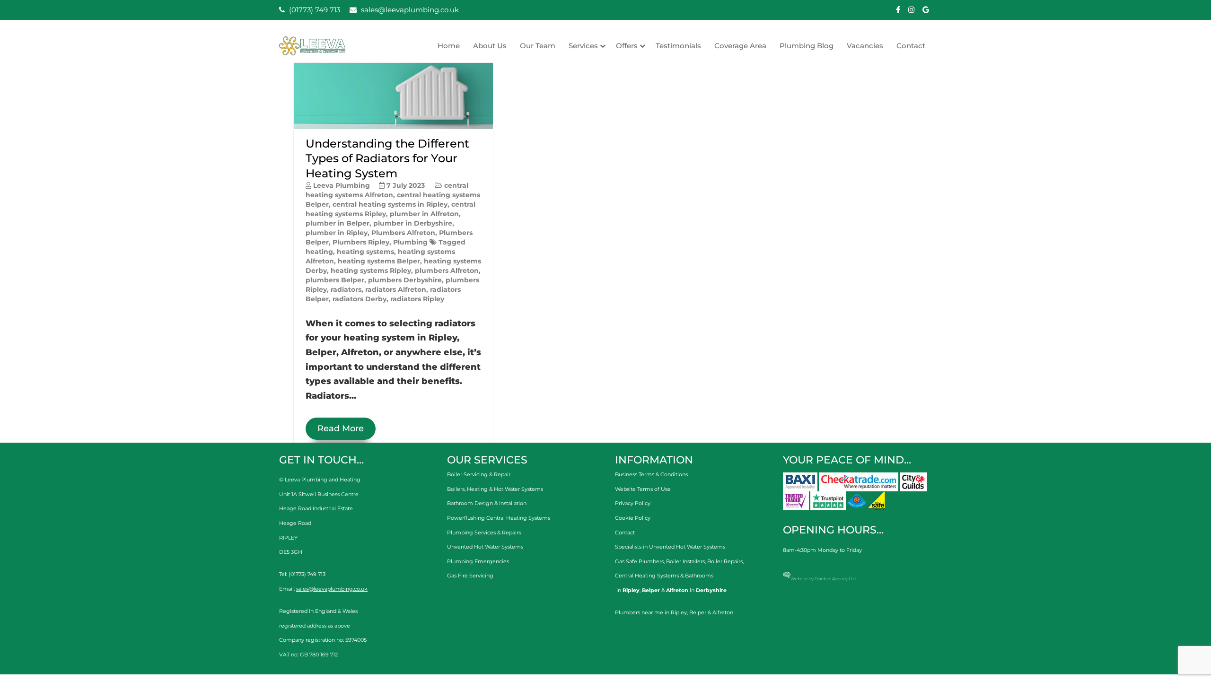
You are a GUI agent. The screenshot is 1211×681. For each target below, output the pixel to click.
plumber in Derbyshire (412, 223)
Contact (910, 45)
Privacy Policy (632, 503)
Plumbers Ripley (361, 242)
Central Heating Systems (647, 575)
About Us (490, 45)
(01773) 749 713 (313, 9)
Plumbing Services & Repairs (484, 532)
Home (449, 45)
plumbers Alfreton (447, 270)
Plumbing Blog (807, 45)
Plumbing (410, 242)
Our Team (537, 45)
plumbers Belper (335, 280)
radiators (346, 289)
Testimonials (678, 45)
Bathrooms (699, 575)
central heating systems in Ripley (390, 204)
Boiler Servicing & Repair (478, 474)
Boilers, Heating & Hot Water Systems (495, 489)
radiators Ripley (417, 299)
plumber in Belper (337, 223)
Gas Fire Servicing (470, 575)
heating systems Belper (379, 261)
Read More (340, 428)
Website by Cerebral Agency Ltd (823, 578)
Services (583, 45)
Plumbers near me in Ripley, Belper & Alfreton (674, 612)
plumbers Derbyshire (405, 280)
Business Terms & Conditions (651, 474)
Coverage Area (740, 45)
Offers (627, 45)
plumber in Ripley (337, 232)
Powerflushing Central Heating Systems (498, 518)
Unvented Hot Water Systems (485, 546)
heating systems (365, 251)
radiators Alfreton (395, 289)
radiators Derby (359, 299)
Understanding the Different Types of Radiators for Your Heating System (387, 158)
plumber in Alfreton (424, 214)
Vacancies (865, 45)
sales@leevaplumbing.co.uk (409, 9)
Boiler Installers (685, 561)
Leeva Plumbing (341, 185)
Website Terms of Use (643, 489)
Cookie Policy (632, 518)
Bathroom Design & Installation (487, 503)
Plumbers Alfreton (403, 232)
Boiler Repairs (725, 561)
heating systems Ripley (371, 270)
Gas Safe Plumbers (639, 561)
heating (319, 251)
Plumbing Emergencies (478, 561)
